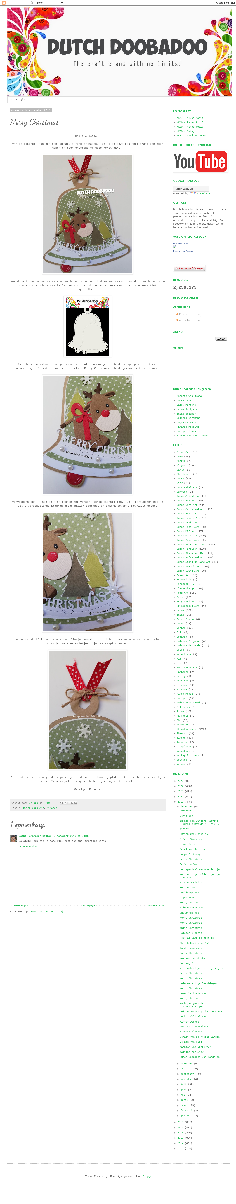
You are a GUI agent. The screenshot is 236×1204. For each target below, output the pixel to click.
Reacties (184, 320)
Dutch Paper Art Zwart (192, 544)
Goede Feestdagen (191, 948)
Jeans (180, 623)
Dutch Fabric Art (188, 518)
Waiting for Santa (192, 958)
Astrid (181, 461)
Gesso (180, 597)
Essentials (184, 579)
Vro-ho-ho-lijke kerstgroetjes (201, 968)
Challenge (183, 474)
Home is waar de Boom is (197, 937)
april (185, 1100)
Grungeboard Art (188, 605)
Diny (180, 483)
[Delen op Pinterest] (75, 803)
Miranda (182, 685)
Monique (182, 698)
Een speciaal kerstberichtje (200, 869)
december (187, 806)
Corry (180, 478)
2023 (181, 781)
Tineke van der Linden (192, 435)
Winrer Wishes (189, 1021)
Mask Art (182, 680)
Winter (184, 829)
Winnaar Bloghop (191, 1031)
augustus (187, 1079)
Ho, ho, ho (187, 887)
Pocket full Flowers (194, 1016)
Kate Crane (184, 654)
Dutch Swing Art (188, 570)
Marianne (182, 671)
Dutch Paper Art (188, 540)
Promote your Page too (183, 251)
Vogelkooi (183, 751)
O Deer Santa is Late (194, 839)
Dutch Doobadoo (180, 243)
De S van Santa (190, 864)
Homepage (89, 905)
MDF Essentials (187, 667)
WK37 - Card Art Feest (192, 135)
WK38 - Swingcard (188, 131)
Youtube (182, 759)
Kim (179, 658)
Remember (186, 810)
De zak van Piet (191, 1041)
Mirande (52, 808)
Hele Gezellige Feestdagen (198, 983)
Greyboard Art (186, 601)
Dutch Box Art (186, 500)
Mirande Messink (188, 426)
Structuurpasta (187, 729)
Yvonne (181, 764)
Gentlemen (186, 815)
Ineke (180, 614)
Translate (203, 193)
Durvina (182, 491)
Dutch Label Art (188, 526)
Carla (180, 469)
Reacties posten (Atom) (47, 911)
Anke (180, 456)
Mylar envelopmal (188, 702)
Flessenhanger (186, 588)
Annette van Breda (189, 396)
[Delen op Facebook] (72, 803)
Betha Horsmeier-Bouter (35, 836)
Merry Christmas (191, 859)
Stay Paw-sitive (191, 882)
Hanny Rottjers (187, 409)
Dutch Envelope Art (190, 513)
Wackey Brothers (188, 755)
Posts (182, 314)
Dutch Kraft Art (188, 522)
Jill (180, 632)
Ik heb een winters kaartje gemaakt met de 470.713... (199, 822)
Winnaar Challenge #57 (195, 1046)
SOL (179, 720)
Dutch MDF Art (186, 531)
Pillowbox (183, 707)
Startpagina (18, 99)
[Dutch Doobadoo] (174, 247)
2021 (181, 791)
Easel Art (183, 575)
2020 (181, 796)
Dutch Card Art (33, 808)
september (188, 1074)
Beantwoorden (28, 846)
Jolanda (182, 636)
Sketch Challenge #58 (194, 834)
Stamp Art (183, 724)
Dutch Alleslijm (188, 496)
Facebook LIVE (186, 584)
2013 (181, 1148)
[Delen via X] (68, 803)
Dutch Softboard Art (191, 557)
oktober (186, 1068)
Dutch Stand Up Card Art (194, 562)
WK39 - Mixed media (190, 126)
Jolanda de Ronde (188, 645)
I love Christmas (191, 907)
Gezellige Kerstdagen (194, 849)
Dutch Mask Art (187, 535)
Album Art (183, 452)
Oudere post (156, 905)
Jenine (181, 627)
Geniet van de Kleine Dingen (200, 1036)
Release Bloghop (191, 932)
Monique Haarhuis (188, 431)
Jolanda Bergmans (188, 418)
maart (185, 1105)
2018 (181, 1122)
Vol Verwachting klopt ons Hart (202, 1011)
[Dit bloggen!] (65, 803)
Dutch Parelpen (187, 548)
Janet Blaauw (185, 619)
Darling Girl (188, 963)
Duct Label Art (187, 487)
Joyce (180, 649)
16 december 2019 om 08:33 (70, 836)
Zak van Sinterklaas (194, 1026)
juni (184, 1089)
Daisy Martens (186, 404)
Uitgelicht (184, 746)
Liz (179, 663)
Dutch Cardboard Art (191, 509)
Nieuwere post (20, 905)
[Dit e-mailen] (61, 803)
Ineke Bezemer (186, 413)
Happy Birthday (190, 854)
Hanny (180, 610)
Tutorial (182, 742)
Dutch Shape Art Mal (191, 553)
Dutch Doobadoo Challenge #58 (200, 1057)
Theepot (182, 733)
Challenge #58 (189, 892)
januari (186, 1115)
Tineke (181, 737)
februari (187, 1110)
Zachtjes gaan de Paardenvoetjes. (192, 1005)
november (187, 1063)
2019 (181, 801)
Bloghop (182, 465)
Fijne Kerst (188, 844)
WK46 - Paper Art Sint (192, 122)
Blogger (148, 1176)
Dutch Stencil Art (189, 566)
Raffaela (182, 715)
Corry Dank (184, 400)
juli (184, 1084)
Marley (181, 676)
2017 (181, 1127)
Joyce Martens (186, 422)
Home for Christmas (193, 993)
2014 (181, 1143)
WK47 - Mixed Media (190, 118)
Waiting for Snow (191, 1052)
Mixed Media (185, 693)
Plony (180, 711)
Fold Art (182, 592)
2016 (181, 1132)
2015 (181, 1137)
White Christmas (191, 927)
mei (183, 1094)
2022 (181, 786)
